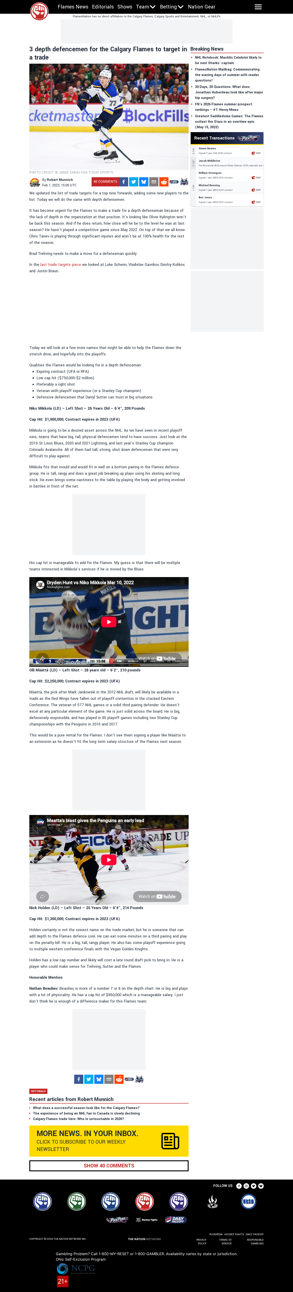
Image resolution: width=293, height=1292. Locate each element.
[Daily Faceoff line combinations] (174, 181)
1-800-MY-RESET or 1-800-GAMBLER (131, 1253)
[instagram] (246, 1186)
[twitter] (133, 181)
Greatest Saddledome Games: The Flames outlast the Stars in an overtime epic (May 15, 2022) (229, 122)
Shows (124, 7)
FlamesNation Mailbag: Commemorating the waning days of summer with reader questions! (227, 75)
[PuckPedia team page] (184, 181)
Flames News (73, 7)
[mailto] (153, 181)
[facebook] (123, 181)
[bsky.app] (143, 181)
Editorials (103, 7)
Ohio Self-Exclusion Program (81, 1259)
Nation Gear (201, 7)
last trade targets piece (60, 264)
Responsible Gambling (255, 1241)
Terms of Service (225, 1241)
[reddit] (163, 181)
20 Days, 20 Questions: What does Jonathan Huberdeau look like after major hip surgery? (229, 92)
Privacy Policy (201, 1241)
